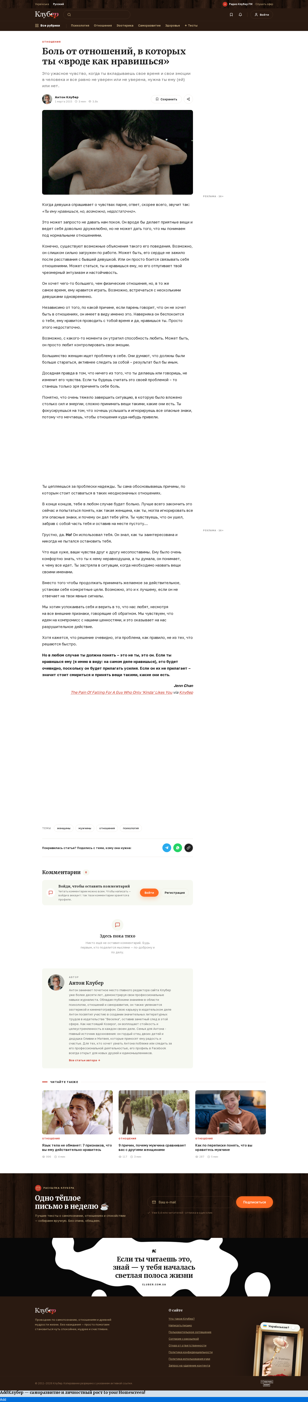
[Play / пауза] (225, 4)
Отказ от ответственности (187, 1345)
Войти (149, 892)
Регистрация (175, 892)
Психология (80, 25)
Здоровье (172, 25)
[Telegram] (166, 847)
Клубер (186, 692)
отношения (107, 828)
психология (131, 828)
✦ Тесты (191, 25)
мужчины (85, 828)
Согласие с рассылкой (184, 1338)
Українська (42, 4)
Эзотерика (124, 25)
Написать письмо (180, 1325)
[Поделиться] (188, 99)
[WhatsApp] (177, 847)
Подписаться (254, 1202)
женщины (63, 828)
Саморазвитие (149, 25)
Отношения (103, 25)
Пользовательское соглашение (190, 1332)
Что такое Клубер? (182, 1318)
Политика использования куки (189, 1358)
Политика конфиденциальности (191, 1352)
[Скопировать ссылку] (188, 847)
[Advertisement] (117, 454)
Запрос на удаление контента (189, 1365)
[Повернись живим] (267, 1383)
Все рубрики (50, 25)
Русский (58, 4)
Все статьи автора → (84, 1060)
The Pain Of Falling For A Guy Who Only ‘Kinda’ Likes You (121, 692)
